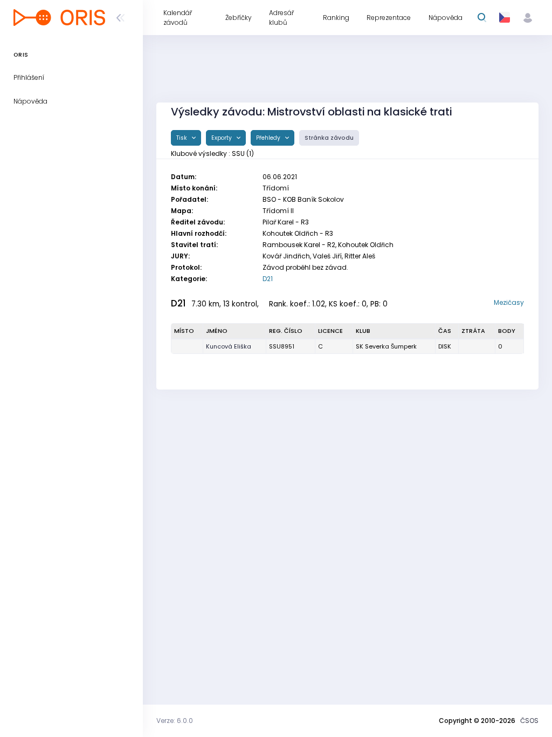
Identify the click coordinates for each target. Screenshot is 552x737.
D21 (268, 278)
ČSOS (529, 720)
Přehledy (269, 138)
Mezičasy (509, 302)
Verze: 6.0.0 (174, 720)
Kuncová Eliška (228, 346)
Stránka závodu (329, 138)
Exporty (222, 138)
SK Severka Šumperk (386, 346)
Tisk (182, 138)
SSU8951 (281, 346)
